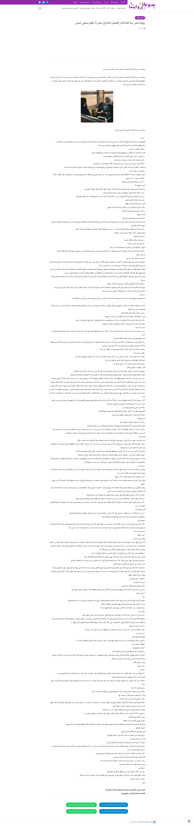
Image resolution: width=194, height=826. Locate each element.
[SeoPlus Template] (154, 822)
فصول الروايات (120, 8)
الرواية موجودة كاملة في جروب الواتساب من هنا (81, 805)
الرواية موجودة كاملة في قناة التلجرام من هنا (113, 805)
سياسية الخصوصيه (85, 2)
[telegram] (43, 2)
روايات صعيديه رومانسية (87, 8)
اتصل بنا (123, 2)
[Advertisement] (97, 45)
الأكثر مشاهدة (100, 8)
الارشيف (75, 2)
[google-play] (39, 2)
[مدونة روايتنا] (142, 6)
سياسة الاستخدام (96, 2)
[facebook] (47, 2)
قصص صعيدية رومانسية (70, 8)
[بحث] (39, 8)
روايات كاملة (110, 8)
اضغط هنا (108, 789)
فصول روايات (140, 18)
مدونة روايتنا (134, 822)
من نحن (106, 2)
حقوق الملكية (114, 2)
